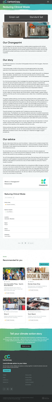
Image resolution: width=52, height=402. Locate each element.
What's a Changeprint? (12, 181)
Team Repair (32, 314)
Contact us (5, 379)
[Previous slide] (3, 26)
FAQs (4, 377)
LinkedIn (11, 389)
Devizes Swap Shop (34, 284)
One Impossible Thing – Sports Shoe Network (13, 284)
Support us (5, 382)
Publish (4, 375)
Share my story (26, 346)
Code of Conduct (29, 382)
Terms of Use (28, 375)
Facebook (7, 389)
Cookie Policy (28, 379)
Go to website (8, 197)
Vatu (19, 398)
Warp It (6, 314)
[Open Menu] (48, 2)
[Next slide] (49, 26)
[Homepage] (11, 2)
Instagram (4, 389)
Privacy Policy (28, 377)
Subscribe (6, 370)
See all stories (44, 264)
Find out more (8, 183)
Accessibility (28, 384)
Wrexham (12, 218)
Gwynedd (7, 218)
